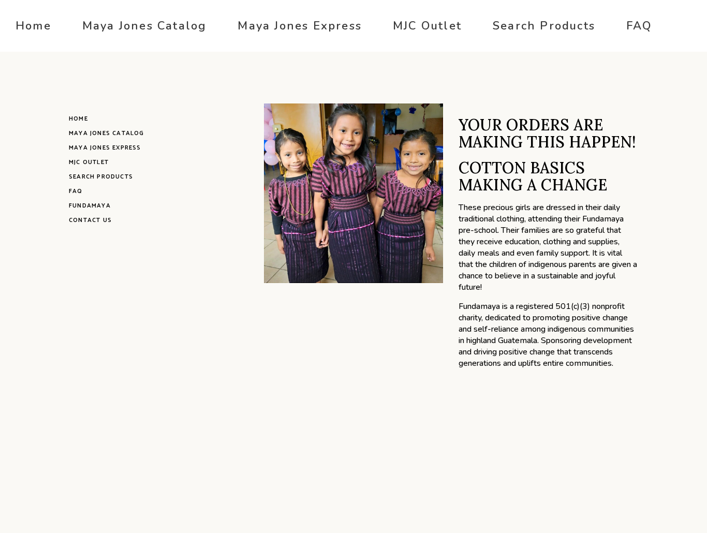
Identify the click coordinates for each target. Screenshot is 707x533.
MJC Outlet (89, 162)
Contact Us (90, 220)
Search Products (101, 177)
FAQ (76, 191)
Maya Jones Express (105, 148)
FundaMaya (90, 206)
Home (78, 119)
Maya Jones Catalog (106, 133)
